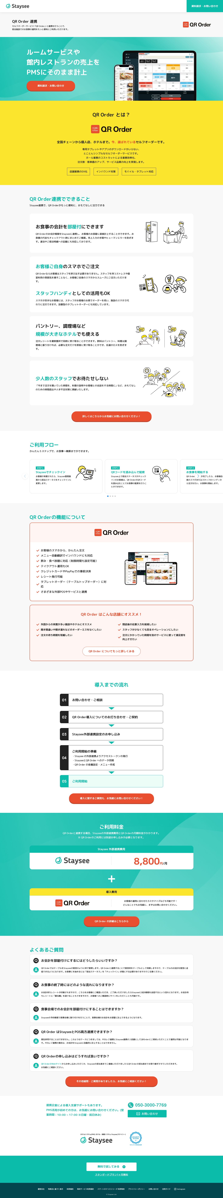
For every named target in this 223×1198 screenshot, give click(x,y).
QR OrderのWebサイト (51, 1063)
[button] (107, 496)
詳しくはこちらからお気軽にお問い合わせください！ (111, 416)
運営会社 (41, 1189)
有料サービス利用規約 (85, 1189)
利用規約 (70, 1189)
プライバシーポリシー (136, 1189)
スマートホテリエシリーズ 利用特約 (111, 1189)
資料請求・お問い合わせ (204, 6)
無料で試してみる (108, 1166)
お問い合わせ (154, 1189)
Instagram (181, 1189)
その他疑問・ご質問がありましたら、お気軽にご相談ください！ (111, 1081)
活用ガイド (166, 1189)
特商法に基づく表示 (55, 1189)
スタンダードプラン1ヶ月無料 (111, 1174)
